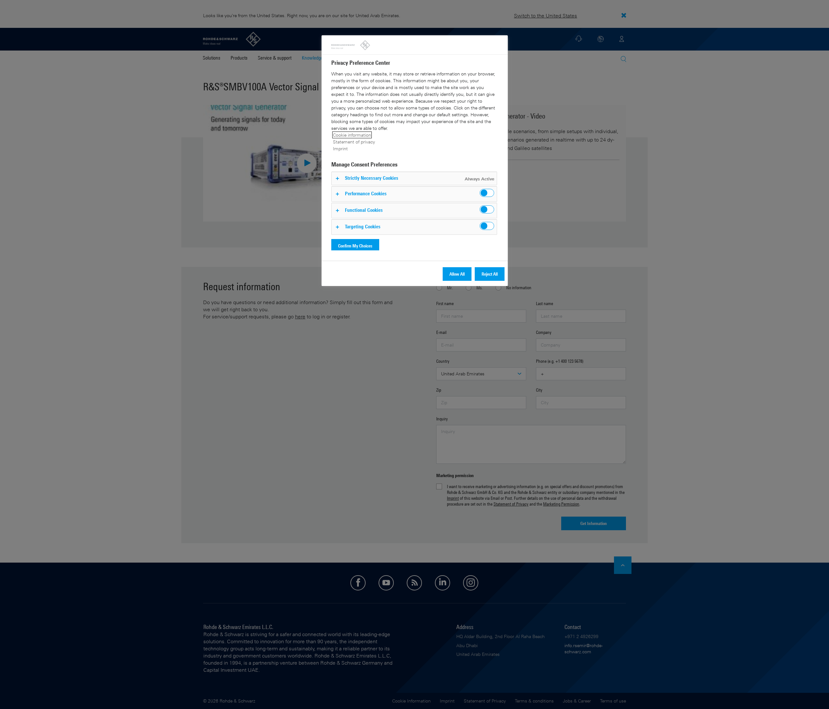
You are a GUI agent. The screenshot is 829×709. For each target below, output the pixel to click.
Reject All (490, 274)
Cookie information (352, 135)
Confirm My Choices (355, 245)
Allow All (457, 274)
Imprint (340, 148)
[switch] (487, 193)
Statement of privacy (354, 141)
